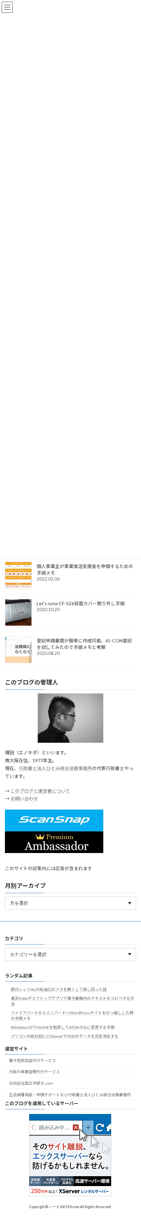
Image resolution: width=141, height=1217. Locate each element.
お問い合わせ (24, 798)
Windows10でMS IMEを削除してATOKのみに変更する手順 (62, 1027)
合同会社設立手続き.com (31, 1083)
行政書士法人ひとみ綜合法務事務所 (55, 768)
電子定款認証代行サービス (32, 1060)
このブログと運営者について (40, 790)
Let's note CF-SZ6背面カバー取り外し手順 (81, 603)
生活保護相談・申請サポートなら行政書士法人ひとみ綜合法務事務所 (70, 1094)
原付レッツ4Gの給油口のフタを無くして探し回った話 (59, 989)
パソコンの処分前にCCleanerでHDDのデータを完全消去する (64, 1036)
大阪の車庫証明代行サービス (34, 1071)
